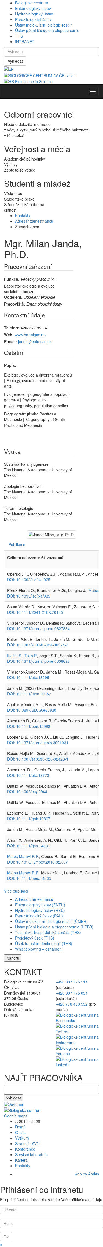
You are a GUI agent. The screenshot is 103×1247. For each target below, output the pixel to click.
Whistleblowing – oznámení (39, 949)
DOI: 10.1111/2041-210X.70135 (35, 612)
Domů (20, 1127)
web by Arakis (87, 1174)
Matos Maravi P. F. (23, 856)
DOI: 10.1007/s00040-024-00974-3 (37, 645)
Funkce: (12, 279)
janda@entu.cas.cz (34, 341)
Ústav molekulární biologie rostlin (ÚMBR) (51, 921)
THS (19, 36)
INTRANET (24, 41)
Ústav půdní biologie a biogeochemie (47, 30)
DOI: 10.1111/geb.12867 (28, 818)
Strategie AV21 (28, 1143)
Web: (9, 334)
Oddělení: (13, 297)
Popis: (10, 365)
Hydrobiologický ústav (34, 14)
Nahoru (12, 958)
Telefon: (12, 327)
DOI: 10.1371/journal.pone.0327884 (38, 628)
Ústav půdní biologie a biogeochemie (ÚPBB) (54, 927)
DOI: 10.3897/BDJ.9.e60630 (31, 710)
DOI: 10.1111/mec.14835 (29, 878)
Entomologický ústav (33, 8)
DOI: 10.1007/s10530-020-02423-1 (37, 759)
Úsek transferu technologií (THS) (43, 943)
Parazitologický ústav (33, 19)
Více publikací (16, 891)
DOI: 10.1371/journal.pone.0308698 (38, 661)
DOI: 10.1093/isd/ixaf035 (28, 596)
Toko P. (30, 655)
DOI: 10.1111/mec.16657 (29, 693)
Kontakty (22, 215)
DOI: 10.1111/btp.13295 (28, 677)
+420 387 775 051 (72, 993)
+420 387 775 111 (72, 982)
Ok (6, 1237)
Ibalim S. (14, 655)
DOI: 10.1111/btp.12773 (28, 775)
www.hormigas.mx (30, 334)
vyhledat (13, 1098)
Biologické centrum (31, 3)
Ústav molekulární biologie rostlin (44, 25)
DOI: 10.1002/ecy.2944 (27, 791)
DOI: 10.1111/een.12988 (28, 726)
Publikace (17, 544)
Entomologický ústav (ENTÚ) (40, 904)
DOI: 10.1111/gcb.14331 (28, 845)
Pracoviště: (14, 304)
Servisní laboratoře (31, 1154)
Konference (25, 1149)
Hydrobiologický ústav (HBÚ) (40, 910)
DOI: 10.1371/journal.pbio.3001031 (37, 742)
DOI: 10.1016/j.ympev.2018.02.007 (37, 862)
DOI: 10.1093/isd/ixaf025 (28, 579)
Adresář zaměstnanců (34, 221)
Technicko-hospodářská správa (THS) (48, 932)
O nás (20, 1132)
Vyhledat (15, 61)
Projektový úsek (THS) (34, 938)
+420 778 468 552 (72, 1004)
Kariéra (21, 1160)
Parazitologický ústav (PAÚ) (39, 916)
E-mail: (10, 341)
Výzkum (22, 1138)
